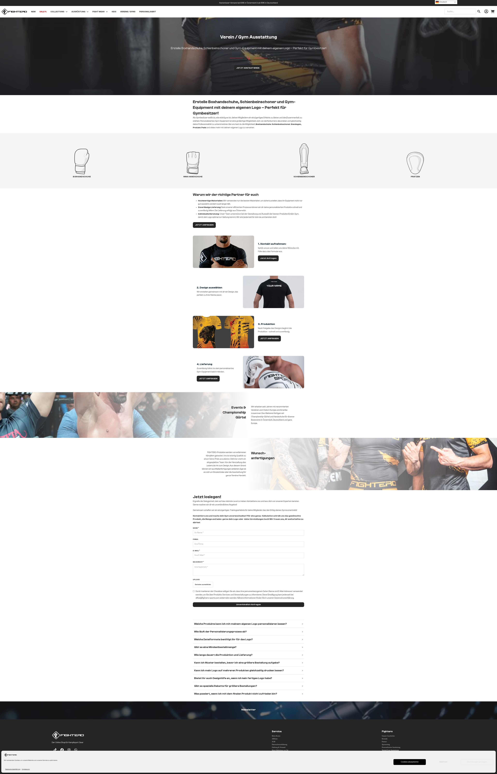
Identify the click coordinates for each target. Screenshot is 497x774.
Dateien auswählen (203, 584)
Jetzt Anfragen (268, 258)
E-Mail (196, 551)
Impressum (26, 769)
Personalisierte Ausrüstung (391, 747)
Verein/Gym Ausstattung (390, 750)
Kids (114, 12)
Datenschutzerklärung (12, 769)
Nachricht (198, 562)
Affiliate (275, 739)
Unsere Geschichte (388, 736)
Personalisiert (147, 12)
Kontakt (385, 739)
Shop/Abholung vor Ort (280, 750)
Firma (195, 539)
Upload (196, 579)
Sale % (43, 12)
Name (195, 528)
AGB (273, 742)
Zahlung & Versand (278, 747)
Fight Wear (98, 12)
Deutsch (443, 2)
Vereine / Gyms (127, 12)
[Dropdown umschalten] (67, 12)
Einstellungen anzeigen (477, 762)
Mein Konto (276, 736)
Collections (57, 12)
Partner (384, 742)
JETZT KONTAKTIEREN (247, 68)
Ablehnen (443, 762)
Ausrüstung (78, 12)
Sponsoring (386, 744)
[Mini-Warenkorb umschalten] (492, 11)
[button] (248, 624)
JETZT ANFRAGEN (204, 225)
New (33, 12)
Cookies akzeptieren (410, 762)
